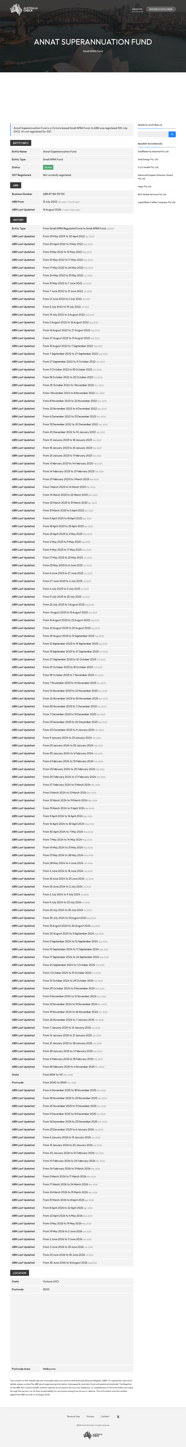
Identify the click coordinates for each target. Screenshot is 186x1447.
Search (172, 134)
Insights (137, 9)
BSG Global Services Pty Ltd (152, 194)
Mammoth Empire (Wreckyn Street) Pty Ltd (155, 177)
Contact (105, 1416)
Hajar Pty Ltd (144, 186)
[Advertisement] (93, 94)
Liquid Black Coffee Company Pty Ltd (156, 202)
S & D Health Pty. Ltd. (148, 167)
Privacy (90, 1416)
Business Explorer (160, 9)
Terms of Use (73, 1416)
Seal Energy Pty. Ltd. (148, 159)
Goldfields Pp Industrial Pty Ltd (153, 151)
